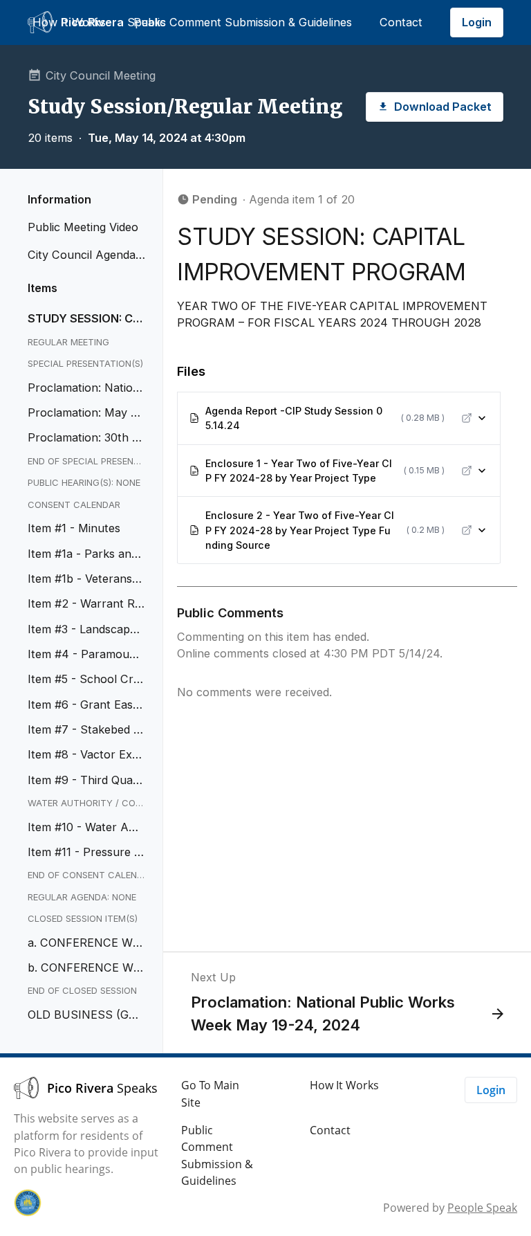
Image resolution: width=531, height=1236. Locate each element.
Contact (401, 22)
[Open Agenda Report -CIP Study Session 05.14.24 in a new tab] (466, 418)
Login (477, 22)
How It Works (69, 22)
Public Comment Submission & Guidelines (242, 22)
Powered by (450, 1207)
